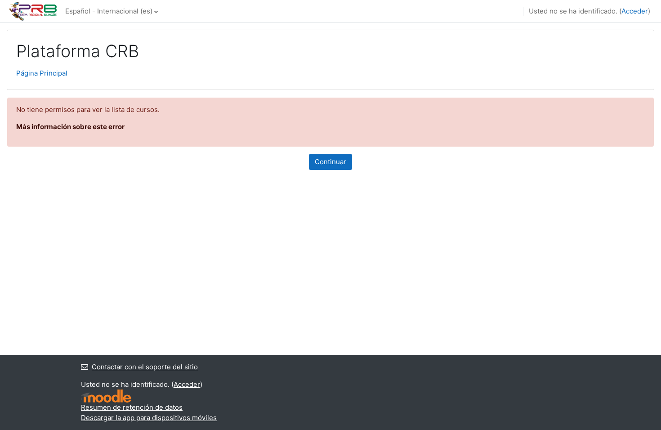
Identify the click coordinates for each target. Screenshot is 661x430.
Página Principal (41, 73)
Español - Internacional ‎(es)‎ (108, 11)
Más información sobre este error (70, 126)
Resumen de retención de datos (132, 407)
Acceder (634, 11)
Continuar (330, 161)
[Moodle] (106, 396)
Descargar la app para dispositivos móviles (149, 417)
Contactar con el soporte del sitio (145, 367)
